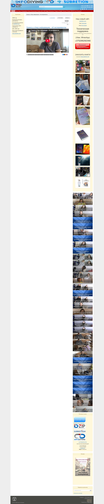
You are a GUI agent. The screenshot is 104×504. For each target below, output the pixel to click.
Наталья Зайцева (31, 54)
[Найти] (64, 7)
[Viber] (66, 54)
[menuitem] (13, 11)
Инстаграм (84, 25)
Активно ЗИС (40, 11)
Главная (13, 11)
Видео (47, 11)
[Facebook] (86, 9)
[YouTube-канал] (82, 9)
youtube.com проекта (79, 423)
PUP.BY (67, 21)
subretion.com (17, 23)
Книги (29, 11)
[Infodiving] (16, 6)
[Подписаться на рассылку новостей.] (91, 490)
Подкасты (57, 11)
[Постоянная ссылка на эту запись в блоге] (68, 24)
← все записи (52, 17)
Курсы (20, 11)
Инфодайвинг (24, 11)
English (61, 11)
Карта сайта (89, 501)
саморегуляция (46, 54)
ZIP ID (72, 11)
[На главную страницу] (80, 9)
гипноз (42, 54)
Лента (17, 11)
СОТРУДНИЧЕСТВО (83, 442)
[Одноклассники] (65, 54)
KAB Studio (89, 502)
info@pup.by (82, 448)
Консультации (34, 11)
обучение (51, 54)
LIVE (44, 11)
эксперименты (37, 54)
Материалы (51, 11)
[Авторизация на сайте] (91, 9)
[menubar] (46, 11)
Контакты (79, 11)
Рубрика (67, 17)
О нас (75, 11)
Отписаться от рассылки (78, 493)
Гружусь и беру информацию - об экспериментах (46, 27)
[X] (64, 54)
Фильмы (64, 11)
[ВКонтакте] (84, 9)
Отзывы (68, 11)
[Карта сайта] (88, 9)
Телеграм (84, 23)
